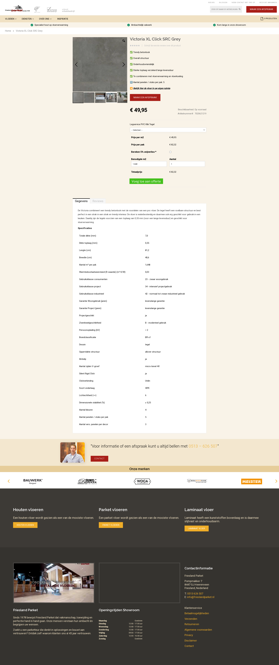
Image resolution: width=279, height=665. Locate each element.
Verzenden (191, 618)
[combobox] (226, 9)
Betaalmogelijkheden (197, 613)
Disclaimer (191, 640)
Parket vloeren (110, 525)
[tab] (81, 200)
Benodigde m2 (138, 159)
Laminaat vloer (196, 528)
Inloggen (223, 2)
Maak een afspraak (261, 9)
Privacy (189, 635)
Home (8, 30)
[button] (123, 43)
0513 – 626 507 (203, 446)
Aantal (172, 159)
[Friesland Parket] (17, 8)
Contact (99, 458)
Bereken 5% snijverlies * (143, 152)
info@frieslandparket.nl (200, 597)
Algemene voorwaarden (198, 629)
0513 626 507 (195, 593)
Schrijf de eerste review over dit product (162, 45)
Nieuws (211, 2)
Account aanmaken (268, 2)
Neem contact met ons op (243, 2)
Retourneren (192, 624)
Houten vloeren (25, 525)
